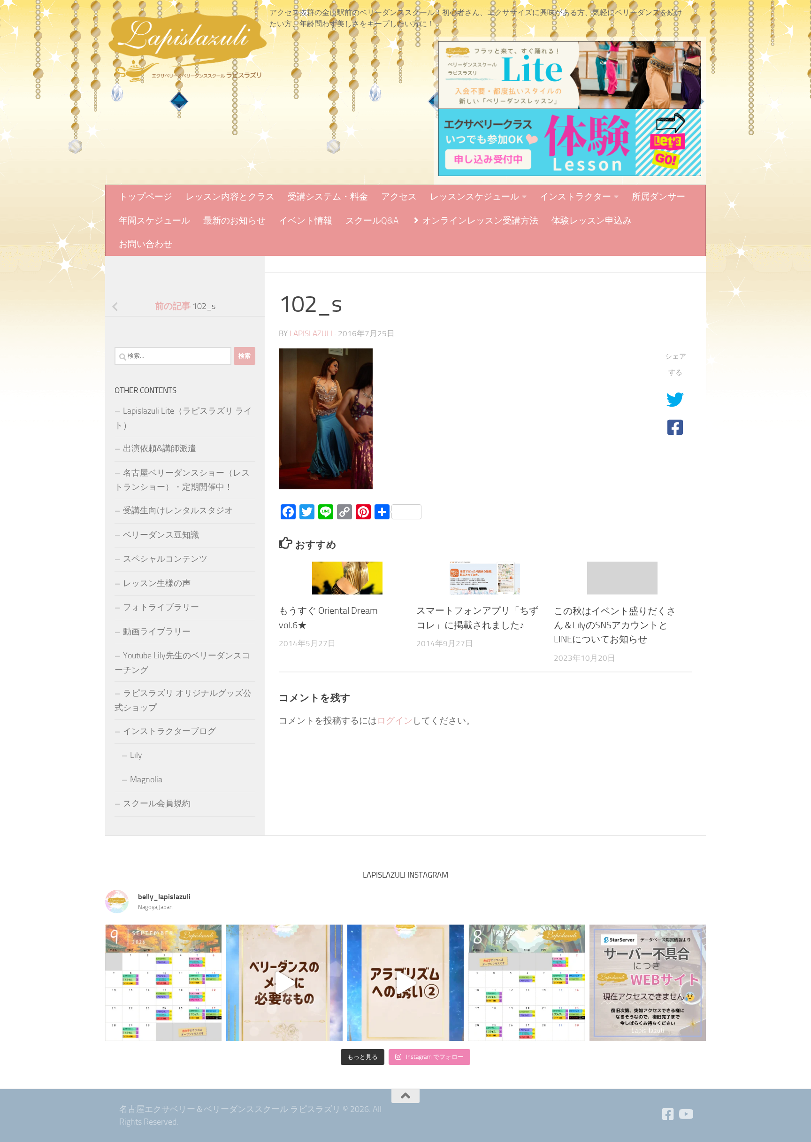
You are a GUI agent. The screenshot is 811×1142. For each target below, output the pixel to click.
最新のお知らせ (234, 220)
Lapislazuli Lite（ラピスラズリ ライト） (183, 418)
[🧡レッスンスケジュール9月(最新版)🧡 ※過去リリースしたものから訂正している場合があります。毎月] (163, 983)
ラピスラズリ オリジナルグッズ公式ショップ (183, 700)
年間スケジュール (154, 220)
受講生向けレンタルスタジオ (178, 510)
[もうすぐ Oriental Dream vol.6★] (347, 578)
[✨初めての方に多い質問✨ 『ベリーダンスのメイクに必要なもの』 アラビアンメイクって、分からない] (284, 983)
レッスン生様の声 (157, 583)
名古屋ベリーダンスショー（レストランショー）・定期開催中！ (182, 480)
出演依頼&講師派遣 (159, 448)
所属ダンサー (658, 196)
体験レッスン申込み (591, 220)
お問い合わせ (145, 244)
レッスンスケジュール (474, 196)
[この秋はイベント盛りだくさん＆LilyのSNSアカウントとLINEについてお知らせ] (622, 578)
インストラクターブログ (169, 731)
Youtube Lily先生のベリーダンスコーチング (182, 662)
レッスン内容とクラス (230, 196)
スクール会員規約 (157, 803)
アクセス (399, 196)
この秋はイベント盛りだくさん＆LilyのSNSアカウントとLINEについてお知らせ (615, 625)
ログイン (395, 720)
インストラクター (575, 196)
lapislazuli (311, 333)
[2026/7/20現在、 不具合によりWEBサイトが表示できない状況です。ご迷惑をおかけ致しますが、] (647, 983)
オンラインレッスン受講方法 (479, 220)
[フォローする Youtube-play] (685, 1114)
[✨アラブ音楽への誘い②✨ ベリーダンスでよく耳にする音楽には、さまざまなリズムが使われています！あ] (405, 983)
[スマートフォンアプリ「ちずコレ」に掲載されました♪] (485, 578)
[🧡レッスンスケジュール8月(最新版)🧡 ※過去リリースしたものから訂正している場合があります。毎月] (526, 983)
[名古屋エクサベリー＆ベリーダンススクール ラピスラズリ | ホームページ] (187, 47)
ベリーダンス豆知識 (161, 535)
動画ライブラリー (157, 631)
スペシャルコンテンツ (165, 559)
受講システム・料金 (328, 196)
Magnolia (146, 779)
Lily (136, 755)
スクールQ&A (371, 220)
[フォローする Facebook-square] (668, 1114)
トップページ (145, 196)
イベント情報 (305, 220)
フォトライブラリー (161, 607)
